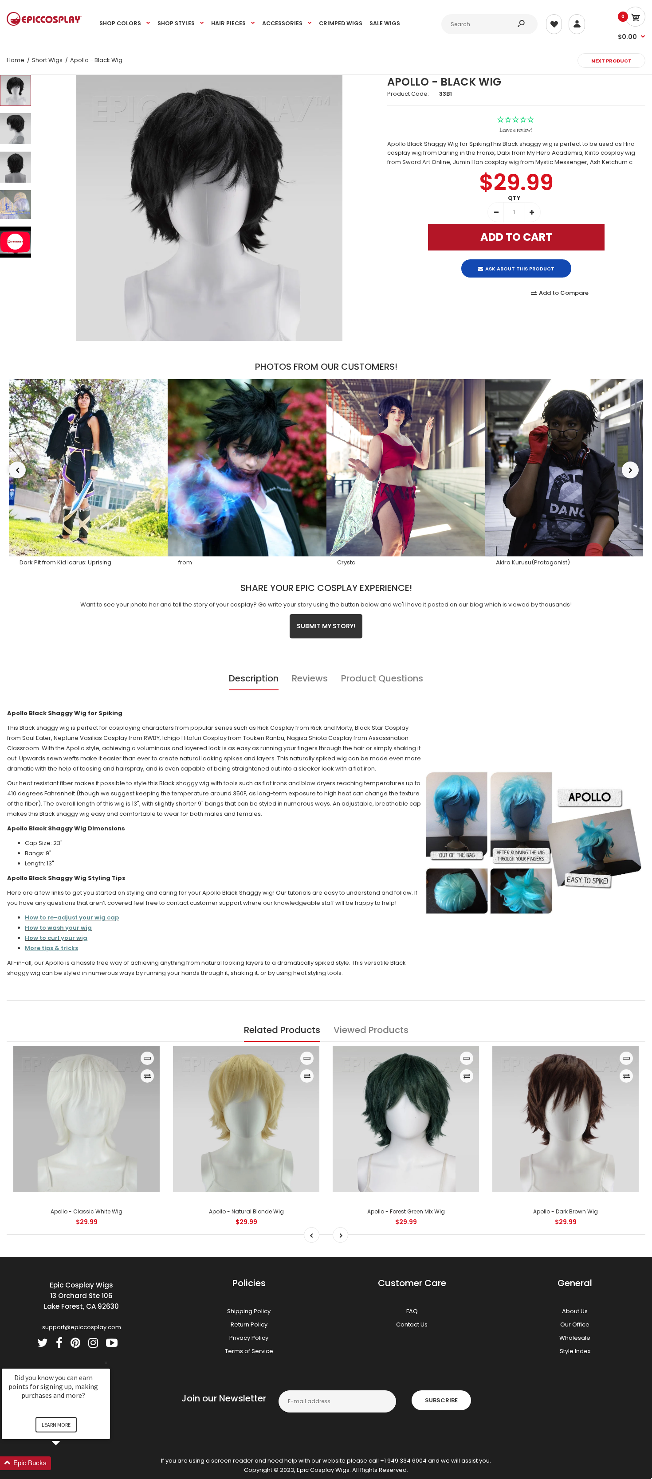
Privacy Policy (248, 1338)
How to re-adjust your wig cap (72, 917)
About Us (575, 1311)
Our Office (574, 1324)
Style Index (575, 1351)
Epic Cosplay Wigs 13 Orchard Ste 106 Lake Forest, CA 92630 (81, 1295)
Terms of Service (249, 1351)
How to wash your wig (58, 927)
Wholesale (574, 1338)
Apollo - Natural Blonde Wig (246, 1211)
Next (630, 470)
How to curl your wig (56, 938)
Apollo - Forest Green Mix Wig (406, 1211)
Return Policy (249, 1324)
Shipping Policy (249, 1311)
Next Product (611, 60)
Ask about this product (519, 261)
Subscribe (441, 1400)
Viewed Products (371, 1030)
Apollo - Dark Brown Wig (565, 1211)
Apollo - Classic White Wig (86, 1211)
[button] (66, 1463)
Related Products (282, 1030)
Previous (17, 470)
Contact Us (412, 1324)
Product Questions (382, 678)
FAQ (412, 1311)
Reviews (310, 678)
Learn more (56, 1424)
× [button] (106, 1362)
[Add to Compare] (147, 1076)
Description (254, 678)
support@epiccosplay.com (81, 1327)
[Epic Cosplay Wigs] (44, 24)
